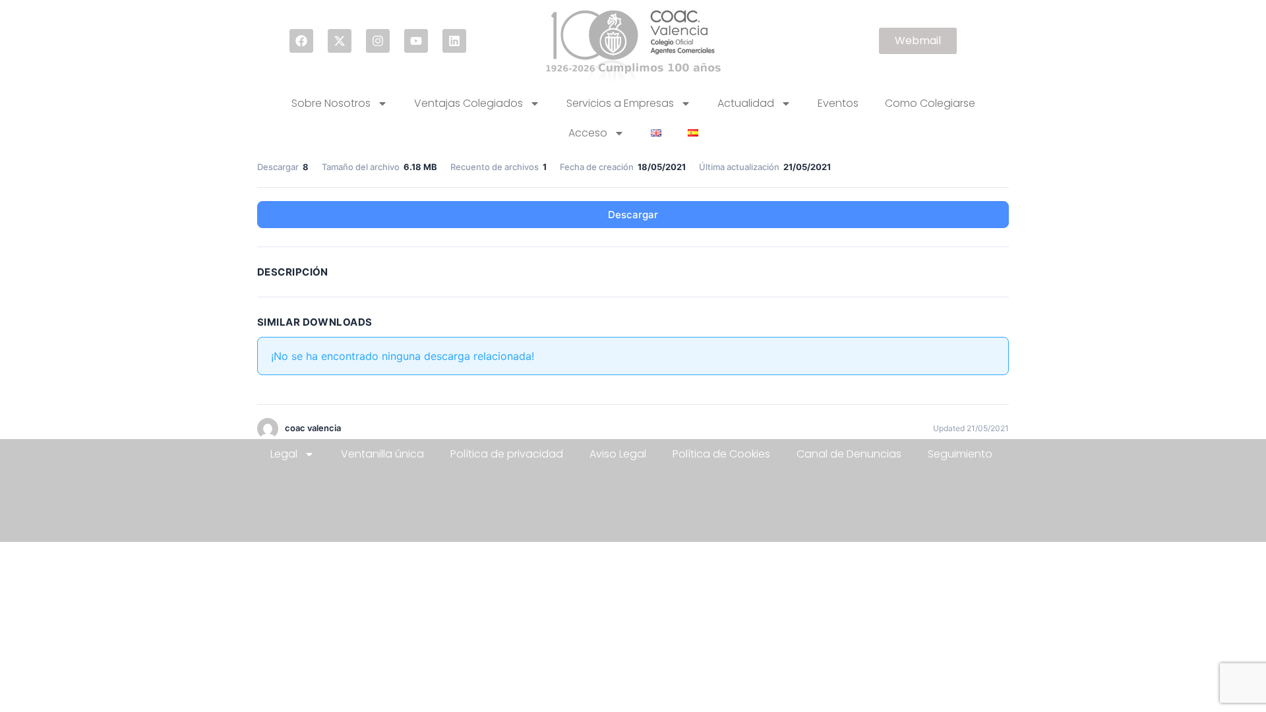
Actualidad (745, 103)
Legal (283, 453)
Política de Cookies (721, 453)
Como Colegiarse (930, 103)
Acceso (587, 132)
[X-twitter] (339, 41)
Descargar (633, 214)
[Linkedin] (454, 41)
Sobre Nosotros (331, 103)
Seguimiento (960, 453)
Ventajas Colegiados (468, 103)
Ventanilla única (382, 453)
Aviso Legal (617, 453)
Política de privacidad (506, 453)
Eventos (838, 103)
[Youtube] (416, 41)
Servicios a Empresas (620, 103)
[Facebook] (301, 41)
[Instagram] (378, 41)
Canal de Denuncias (849, 453)
